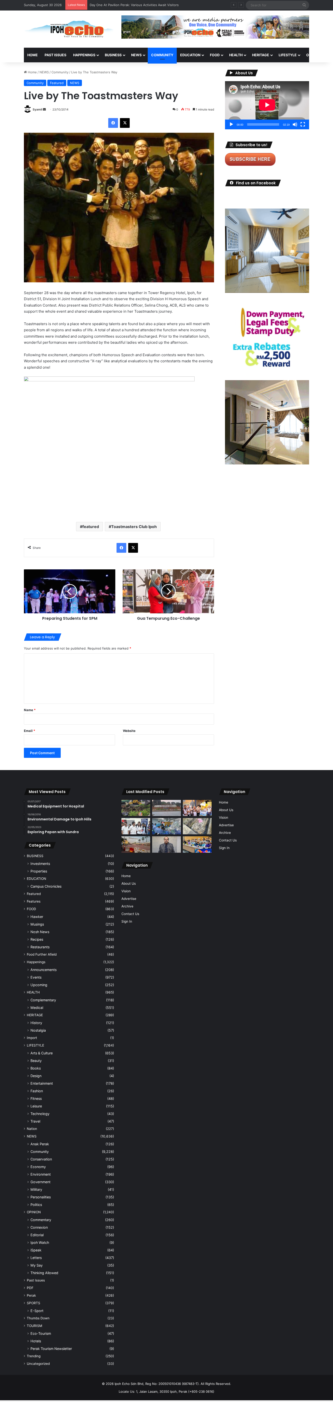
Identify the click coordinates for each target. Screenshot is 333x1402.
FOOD (215, 55)
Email (29, 731)
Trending (33, 1356)
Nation (32, 1129)
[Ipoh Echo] (69, 29)
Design (35, 1076)
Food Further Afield (42, 954)
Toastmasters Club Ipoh (134, 526)
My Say (36, 1265)
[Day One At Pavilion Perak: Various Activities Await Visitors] (197, 808)
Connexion (39, 1227)
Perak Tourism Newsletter (51, 1349)
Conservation (41, 1159)
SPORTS (33, 1303)
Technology (39, 1114)
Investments (40, 863)
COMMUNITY (162, 55)
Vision (126, 891)
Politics (36, 1205)
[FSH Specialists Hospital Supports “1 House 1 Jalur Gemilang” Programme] (135, 826)
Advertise (128, 899)
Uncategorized (38, 1364)
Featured (57, 83)
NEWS (136, 55)
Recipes (36, 939)
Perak (31, 1295)
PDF (30, 1288)
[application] (267, 105)
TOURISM (34, 1326)
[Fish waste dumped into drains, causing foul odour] (197, 826)
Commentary (40, 1220)
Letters (36, 1258)
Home (32, 55)
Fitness (36, 1098)
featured (90, 526)
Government (40, 1182)
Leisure (36, 1106)
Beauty (36, 1061)
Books (35, 1068)
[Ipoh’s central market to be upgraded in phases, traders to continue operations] (197, 844)
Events (35, 977)
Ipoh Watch (39, 1242)
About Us (128, 883)
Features (33, 901)
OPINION (313, 55)
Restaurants (39, 947)
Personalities (40, 1197)
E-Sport (36, 1311)
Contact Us (130, 914)
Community (60, 72)
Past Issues (55, 55)
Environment (40, 1174)
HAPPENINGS (84, 55)
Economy (38, 1167)
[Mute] (295, 124)
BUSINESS (113, 55)
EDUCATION (190, 55)
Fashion (36, 1091)
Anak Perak (39, 1144)
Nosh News (39, 932)
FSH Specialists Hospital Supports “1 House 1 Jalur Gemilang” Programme (145, 5)
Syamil (37, 109)
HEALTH (236, 55)
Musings (37, 924)
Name (30, 710)
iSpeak (35, 1250)
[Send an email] (44, 109)
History (36, 1023)
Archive (127, 906)
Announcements (43, 970)
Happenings (36, 962)
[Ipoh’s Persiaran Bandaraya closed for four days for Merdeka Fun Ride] (135, 844)
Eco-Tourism (40, 1333)
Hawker (36, 917)
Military (36, 1189)
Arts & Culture (41, 1053)
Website (129, 731)
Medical (36, 1007)
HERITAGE (260, 55)
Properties (38, 871)
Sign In (126, 921)
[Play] (231, 124)
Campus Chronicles (45, 886)
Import (32, 1038)
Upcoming (38, 985)
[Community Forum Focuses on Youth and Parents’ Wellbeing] (166, 844)
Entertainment (41, 1083)
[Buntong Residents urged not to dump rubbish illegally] (135, 808)
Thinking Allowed (44, 1273)
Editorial (37, 1235)
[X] (125, 123)
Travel (35, 1121)
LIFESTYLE (288, 55)
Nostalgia (38, 1030)
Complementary (43, 1000)
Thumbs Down (38, 1318)
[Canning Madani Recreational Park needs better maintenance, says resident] (166, 808)
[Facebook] (113, 123)
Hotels (35, 1341)
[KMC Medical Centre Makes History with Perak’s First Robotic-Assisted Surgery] (166, 826)
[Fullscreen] (302, 124)
